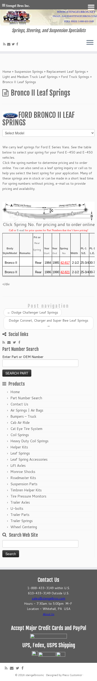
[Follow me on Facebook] (18, 44)
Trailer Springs (21, 520)
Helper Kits (19, 447)
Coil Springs (19, 434)
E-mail (20, 230)
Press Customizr (72, 675)
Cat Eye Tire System (26, 428)
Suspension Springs (28, 71)
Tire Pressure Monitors (28, 496)
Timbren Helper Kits (26, 490)
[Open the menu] (89, 42)
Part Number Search (26, 398)
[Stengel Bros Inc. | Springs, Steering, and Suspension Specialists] (48, 14)
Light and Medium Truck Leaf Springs (30, 76)
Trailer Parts (19, 514)
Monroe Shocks (22, 471)
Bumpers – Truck (23, 416)
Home (6, 71)
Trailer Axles (20, 502)
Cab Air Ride (20, 422)
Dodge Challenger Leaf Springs (32, 312)
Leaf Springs (20, 453)
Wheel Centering (23, 526)
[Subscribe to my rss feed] (5, 44)
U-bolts (16, 508)
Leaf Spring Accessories (29, 459)
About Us (48, 614)
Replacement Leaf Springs (66, 71)
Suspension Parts (23, 483)
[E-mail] (9, 44)
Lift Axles (18, 465)
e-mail (60, 183)
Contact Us (19, 404)
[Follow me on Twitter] (14, 44)
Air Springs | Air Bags (26, 410)
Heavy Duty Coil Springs (29, 440)
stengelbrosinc (34, 675)
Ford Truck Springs (75, 76)
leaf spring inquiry (60, 168)
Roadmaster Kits (23, 477)
